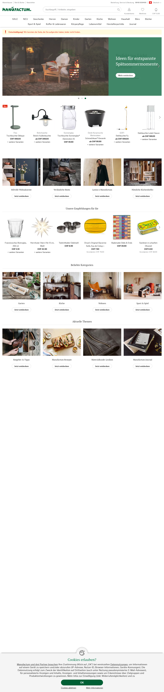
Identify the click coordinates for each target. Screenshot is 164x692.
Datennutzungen (119, 664)
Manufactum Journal (142, 359)
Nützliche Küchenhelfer (142, 189)
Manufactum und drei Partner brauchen (37, 664)
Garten (21, 303)
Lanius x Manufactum (102, 189)
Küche (62, 303)
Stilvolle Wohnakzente (21, 189)
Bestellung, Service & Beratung (128, 2)
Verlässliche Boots (62, 189)
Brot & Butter (19, 2)
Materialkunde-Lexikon (102, 359)
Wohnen (102, 303)
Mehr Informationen (94, 688)
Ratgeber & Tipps (21, 359)
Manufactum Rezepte (62, 359)
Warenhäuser (7, 2)
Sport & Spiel (143, 303)
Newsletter (31, 2)
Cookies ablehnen (68, 688)
